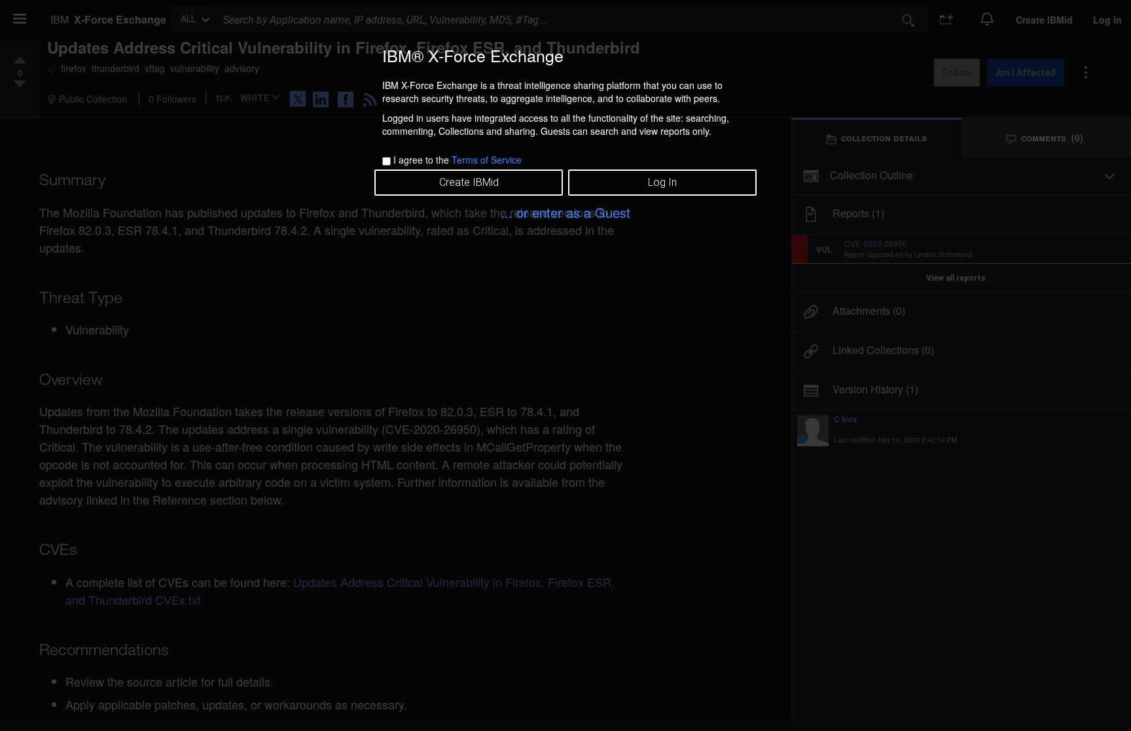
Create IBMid (469, 182)
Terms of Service (487, 159)
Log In (662, 182)
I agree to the (457, 159)
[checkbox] (386, 161)
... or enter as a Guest (565, 212)
